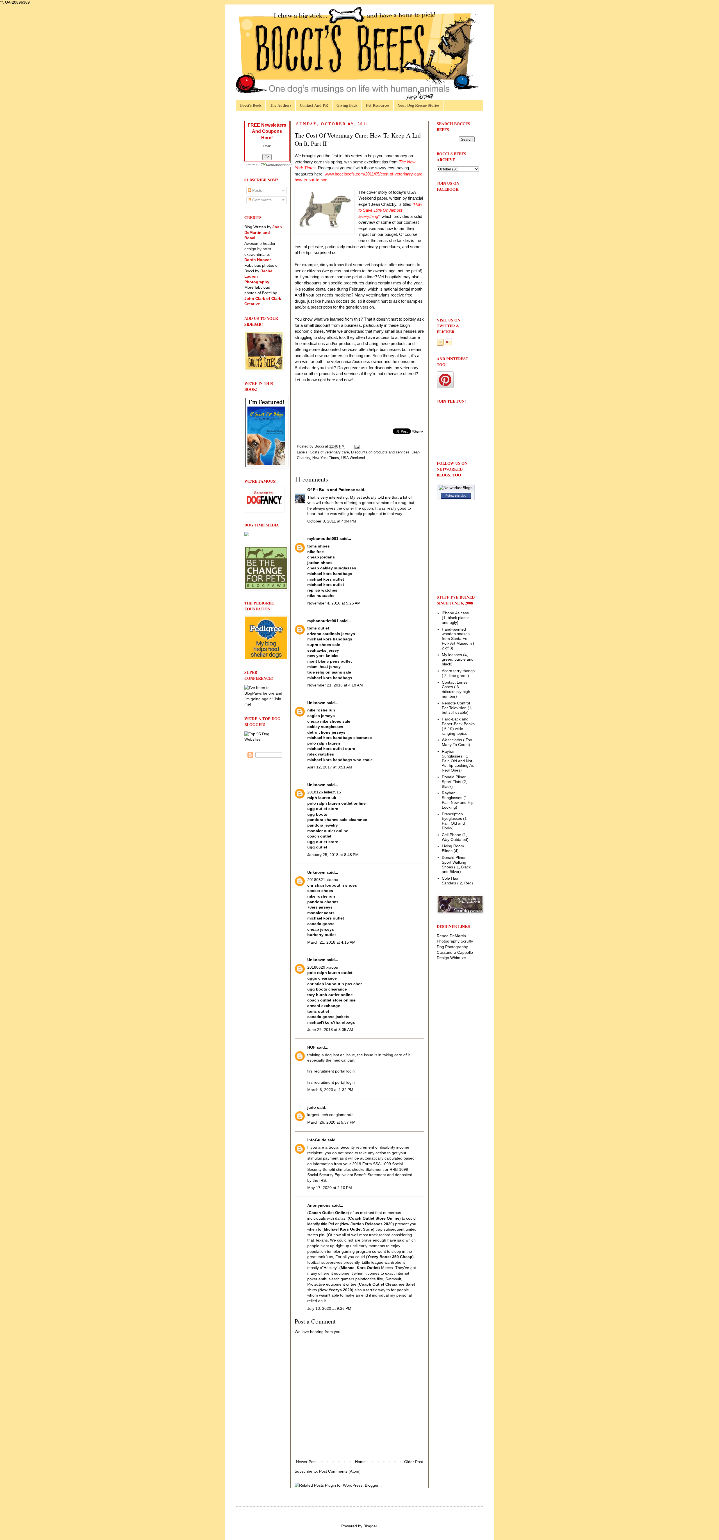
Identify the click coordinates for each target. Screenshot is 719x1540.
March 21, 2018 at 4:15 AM (331, 942)
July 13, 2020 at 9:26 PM (329, 1308)
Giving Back (347, 105)
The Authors (280, 105)
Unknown (316, 703)
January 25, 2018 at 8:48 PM (333, 854)
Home (360, 1461)
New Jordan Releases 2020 (367, 1224)
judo (311, 1107)
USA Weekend (353, 458)
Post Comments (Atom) (340, 1471)
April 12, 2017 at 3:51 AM (329, 767)
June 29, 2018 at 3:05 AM (330, 1029)
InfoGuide (316, 1140)
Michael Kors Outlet (360, 1267)
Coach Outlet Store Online (374, 1218)
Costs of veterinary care (329, 452)
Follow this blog (455, 495)
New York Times (325, 458)
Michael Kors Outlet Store (348, 1229)
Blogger (370, 1526)
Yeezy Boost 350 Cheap (389, 1256)
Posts (256, 190)
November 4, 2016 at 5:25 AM (334, 603)
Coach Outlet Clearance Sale (386, 1284)
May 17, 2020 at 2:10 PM (329, 1187)
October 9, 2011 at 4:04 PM (331, 521)
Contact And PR (314, 105)
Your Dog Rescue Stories (418, 105)
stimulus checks (350, 1169)
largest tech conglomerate (330, 1114)
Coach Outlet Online (328, 1212)
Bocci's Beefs (250, 105)
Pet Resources (377, 105)
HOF (311, 1047)
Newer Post (306, 1461)
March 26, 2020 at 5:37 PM (331, 1122)
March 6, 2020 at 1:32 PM (330, 1089)
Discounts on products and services (380, 452)
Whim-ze (458, 957)
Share (417, 431)
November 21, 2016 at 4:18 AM (335, 685)
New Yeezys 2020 (335, 1290)
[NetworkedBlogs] (455, 487)
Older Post (413, 1461)
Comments (261, 200)
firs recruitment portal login (331, 1071)
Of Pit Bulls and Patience (331, 489)
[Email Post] (357, 446)
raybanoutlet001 (322, 538)
